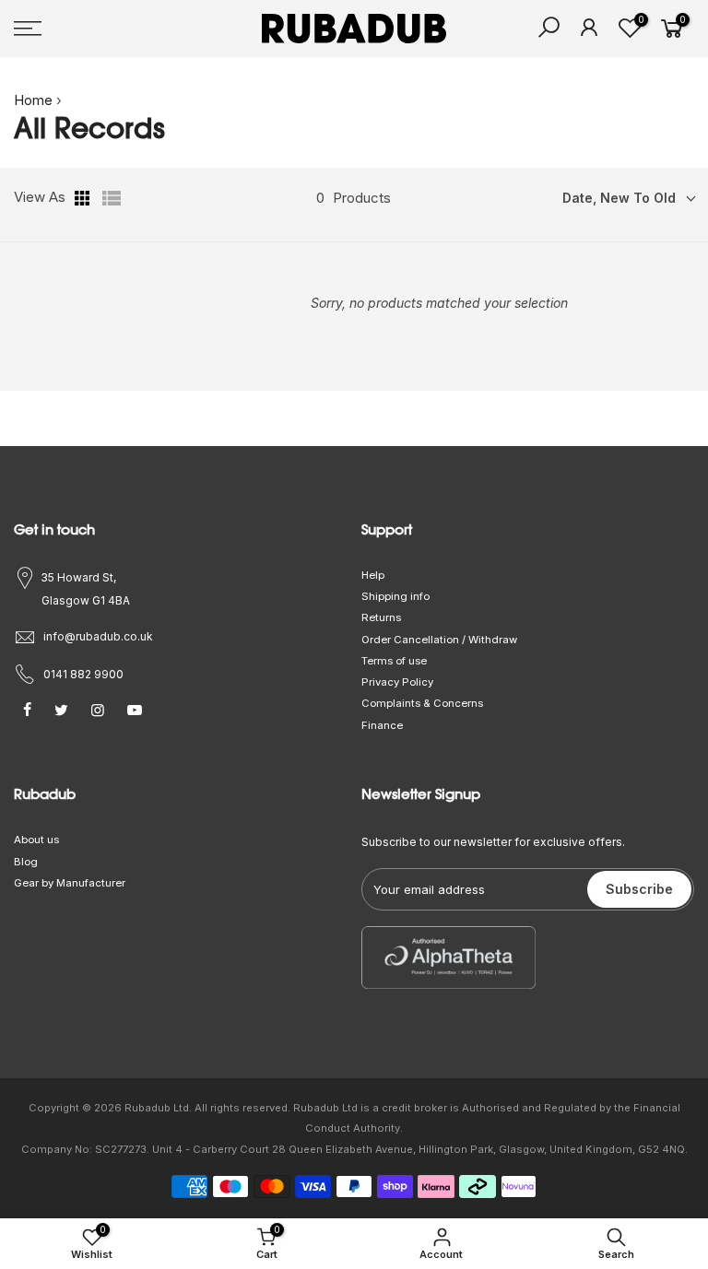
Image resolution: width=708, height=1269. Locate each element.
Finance (382, 725)
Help (372, 575)
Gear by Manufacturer (69, 882)
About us (36, 839)
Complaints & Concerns (422, 703)
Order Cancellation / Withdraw (439, 639)
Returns (381, 617)
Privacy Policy (397, 682)
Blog (26, 861)
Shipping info (395, 596)
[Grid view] (84, 198)
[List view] (111, 198)
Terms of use (394, 660)
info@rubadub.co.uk (98, 636)
